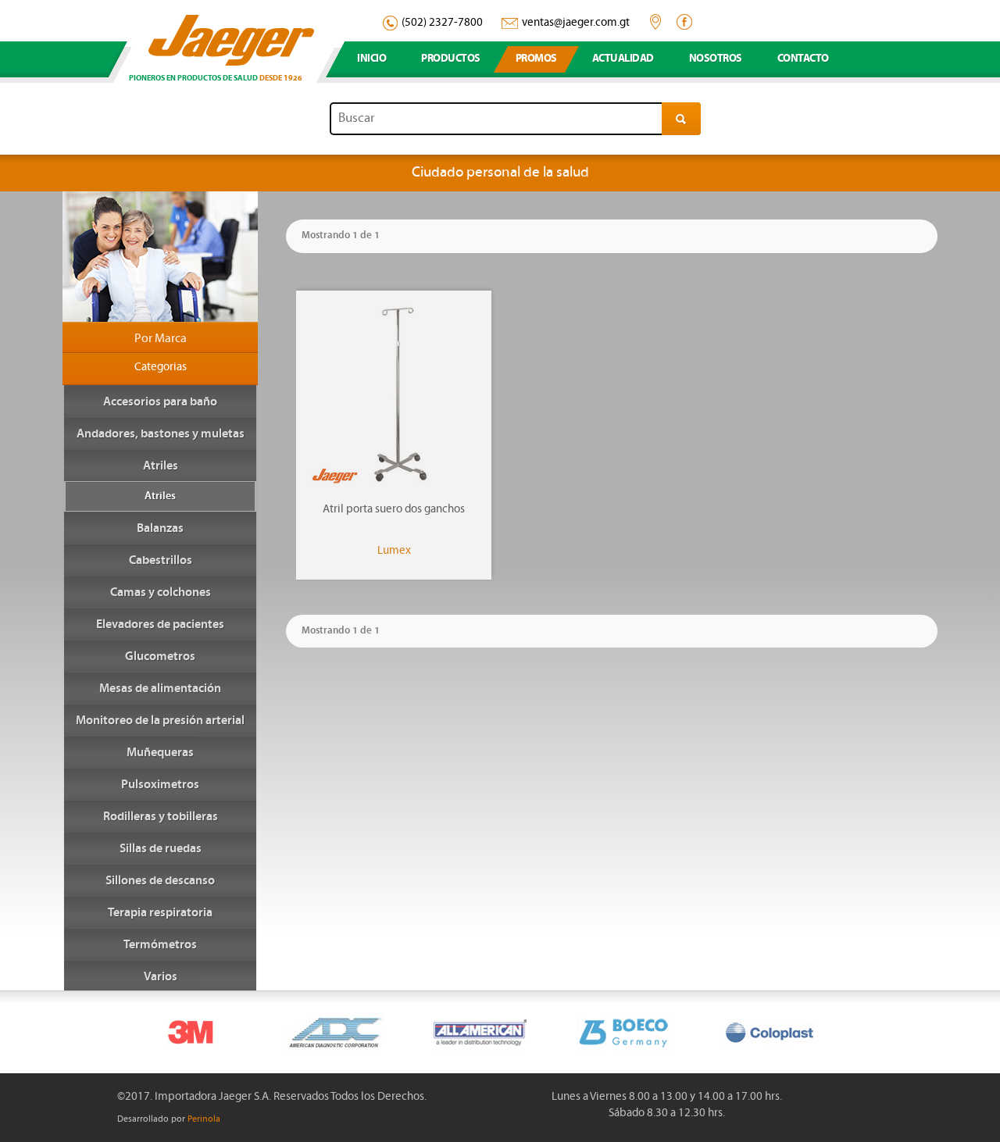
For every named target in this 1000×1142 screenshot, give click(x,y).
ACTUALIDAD (623, 59)
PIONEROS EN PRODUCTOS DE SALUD (215, 78)
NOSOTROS (715, 59)
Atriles (160, 496)
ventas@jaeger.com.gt (576, 23)
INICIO (371, 59)
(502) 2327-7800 (442, 23)
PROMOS (536, 59)
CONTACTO (803, 59)
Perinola (204, 1119)
